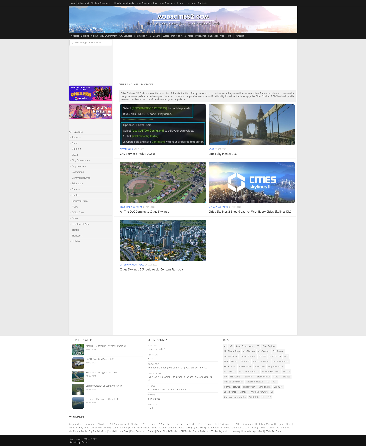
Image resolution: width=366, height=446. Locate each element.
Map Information (275, 366)
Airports (75, 35)
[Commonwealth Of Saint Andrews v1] (78, 389)
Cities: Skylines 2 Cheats (171, 3)
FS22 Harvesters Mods (218, 427)
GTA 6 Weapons (223, 424)
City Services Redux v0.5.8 (137, 154)
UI (272, 392)
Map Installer (230, 371)
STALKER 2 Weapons (243, 424)
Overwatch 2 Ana (155, 424)
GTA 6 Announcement (118, 424)
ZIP (269, 397)
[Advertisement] (207, 60)
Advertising (75, 442)
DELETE (262, 356)
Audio (75, 143)
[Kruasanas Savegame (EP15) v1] (78, 376)
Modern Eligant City (271, 371)
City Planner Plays (232, 351)
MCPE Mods (185, 431)
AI (225, 346)
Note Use (286, 376)
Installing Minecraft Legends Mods (274, 424)
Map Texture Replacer (249, 371)
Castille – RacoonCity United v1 (102, 399)
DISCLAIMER (275, 356)
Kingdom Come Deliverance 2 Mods (87, 424)
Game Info (245, 361)
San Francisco (265, 387)
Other (75, 218)
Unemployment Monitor (235, 397)
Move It (286, 371)
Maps (190, 35)
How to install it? (156, 349)
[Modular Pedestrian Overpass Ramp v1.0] (78, 349)
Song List (278, 387)
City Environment (108, 35)
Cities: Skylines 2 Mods (80, 439)
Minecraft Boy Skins (79, 427)
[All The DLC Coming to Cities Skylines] (163, 182)
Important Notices (261, 361)
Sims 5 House (206, 424)
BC (258, 346)
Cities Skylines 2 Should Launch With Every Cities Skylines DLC (250, 212)
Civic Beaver (278, 351)
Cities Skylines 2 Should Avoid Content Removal (152, 269)
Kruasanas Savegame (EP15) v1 (102, 372)
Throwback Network (258, 392)
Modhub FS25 (138, 424)
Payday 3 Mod (222, 431)
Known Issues (245, 366)
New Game (235, 376)
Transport (239, 35)
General (156, 35)
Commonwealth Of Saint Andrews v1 (105, 385)
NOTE (275, 376)
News (211, 149)
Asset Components (244, 346)
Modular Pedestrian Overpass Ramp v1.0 (107, 345)
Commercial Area (142, 35)
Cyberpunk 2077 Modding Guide (248, 427)
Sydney (243, 392)
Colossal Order (230, 356)
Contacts (202, 3)
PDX (274, 381)
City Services (125, 35)
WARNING (253, 397)
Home (72, 3)
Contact (84, 442)
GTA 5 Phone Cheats (139, 427)
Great (150, 358)
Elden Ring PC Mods (166, 431)
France (234, 361)
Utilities (76, 241)
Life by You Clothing (101, 427)
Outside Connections (233, 381)
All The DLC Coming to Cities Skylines (144, 212)
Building (85, 35)
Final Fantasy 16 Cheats (142, 431)
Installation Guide (280, 361)
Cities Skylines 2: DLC (223, 154)
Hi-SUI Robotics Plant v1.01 (100, 359)
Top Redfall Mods (98, 431)
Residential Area (216, 35)
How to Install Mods (124, 3)
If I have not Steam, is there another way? (169, 389)
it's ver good (154, 398)
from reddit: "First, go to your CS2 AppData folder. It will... (177, 367)
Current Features (248, 356)
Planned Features (232, 387)
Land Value (260, 366)
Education (77, 183)
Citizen (94, 35)
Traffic (229, 35)
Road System (249, 387)
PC (268, 381)
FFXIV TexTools (273, 431)
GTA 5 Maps (273, 427)
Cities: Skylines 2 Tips (146, 3)
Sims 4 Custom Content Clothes (168, 427)
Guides (166, 35)
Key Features (230, 366)
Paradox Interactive (254, 381)
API (231, 346)
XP (263, 397)
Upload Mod (83, 3)
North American (263, 376)
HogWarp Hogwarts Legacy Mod (247, 431)
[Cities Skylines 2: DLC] (252, 124)
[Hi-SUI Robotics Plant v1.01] (78, 363)
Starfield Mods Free (118, 431)
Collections (78, 172)
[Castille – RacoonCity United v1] (78, 403)
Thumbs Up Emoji (175, 424)
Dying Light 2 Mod (195, 427)
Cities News (190, 3)
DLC (286, 356)
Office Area (200, 35)
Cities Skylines (268, 346)
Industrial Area (178, 35)
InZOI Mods (191, 424)
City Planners (249, 351)
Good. (150, 408)
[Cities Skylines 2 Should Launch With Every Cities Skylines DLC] (252, 182)
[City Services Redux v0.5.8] (163, 124)
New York (248, 376)
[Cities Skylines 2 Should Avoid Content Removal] (163, 240)
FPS (226, 361)
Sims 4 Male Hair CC (203, 431)
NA (225, 376)
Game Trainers (120, 427)
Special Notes (230, 392)
